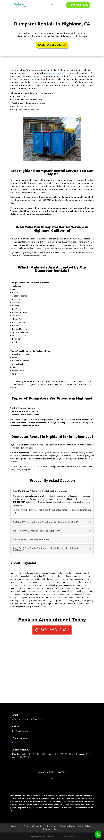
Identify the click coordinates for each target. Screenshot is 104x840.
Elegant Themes (46, 836)
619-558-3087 (79, 4)
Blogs (56, 829)
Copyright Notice (67, 826)
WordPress (71, 836)
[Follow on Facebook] (52, 779)
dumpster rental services (57, 73)
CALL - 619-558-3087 (50, 44)
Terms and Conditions (34, 826)
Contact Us (16, 826)
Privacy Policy (61, 772)
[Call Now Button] (97, 834)
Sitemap (46, 829)
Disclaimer (52, 826)
